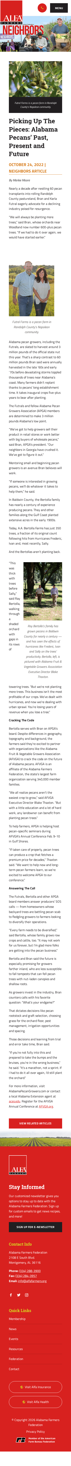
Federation (16, 1358)
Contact (14, 1369)
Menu (59, 8)
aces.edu (14, 1101)
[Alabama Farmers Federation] (18, 1165)
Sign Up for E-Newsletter (36, 1227)
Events (13, 1338)
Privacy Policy (35, 1431)
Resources (16, 1349)
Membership (17, 1318)
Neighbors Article (28, 171)
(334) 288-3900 (42, 8)
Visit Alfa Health (38, 1401)
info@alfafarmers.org (32, 1281)
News (12, 1328)
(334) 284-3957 (26, 1275)
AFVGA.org (46, 1106)
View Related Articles (35, 1123)
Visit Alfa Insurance (38, 1387)
